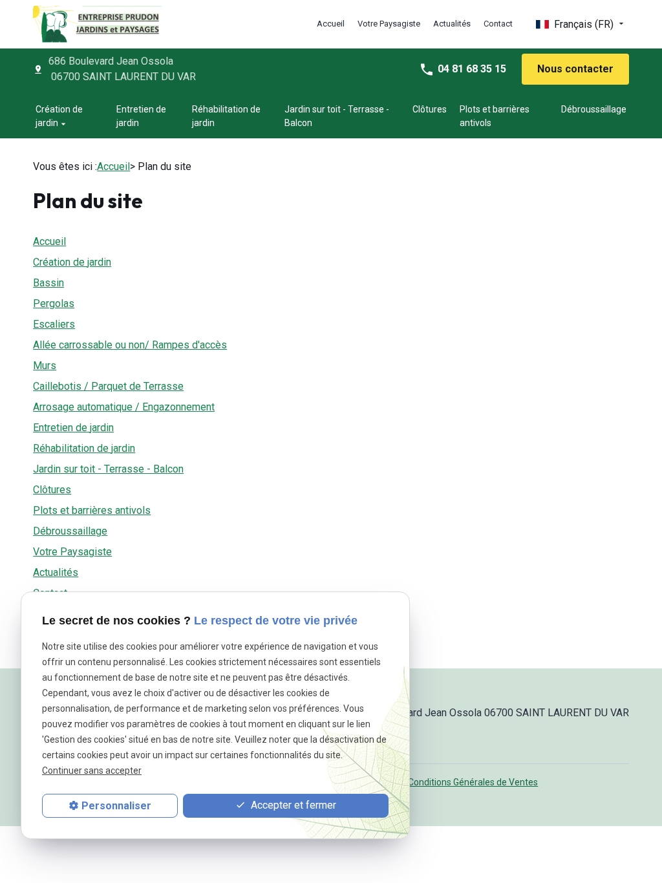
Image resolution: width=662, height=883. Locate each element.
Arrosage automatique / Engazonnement (124, 407)
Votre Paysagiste (389, 23)
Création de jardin (59, 116)
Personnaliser (116, 806)
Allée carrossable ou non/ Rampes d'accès (130, 345)
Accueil (331, 23)
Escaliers (54, 324)
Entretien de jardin (141, 116)
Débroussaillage (593, 109)
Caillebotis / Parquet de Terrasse (108, 386)
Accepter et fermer (292, 805)
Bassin (48, 283)
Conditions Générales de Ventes (473, 782)
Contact (498, 23)
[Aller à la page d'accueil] (97, 24)
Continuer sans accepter (92, 770)
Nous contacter (575, 69)
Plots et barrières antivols (494, 116)
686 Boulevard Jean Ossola (122, 69)
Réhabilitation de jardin (226, 116)
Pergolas (53, 303)
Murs (44, 365)
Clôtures (429, 109)
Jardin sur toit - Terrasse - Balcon (336, 116)
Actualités (452, 23)
